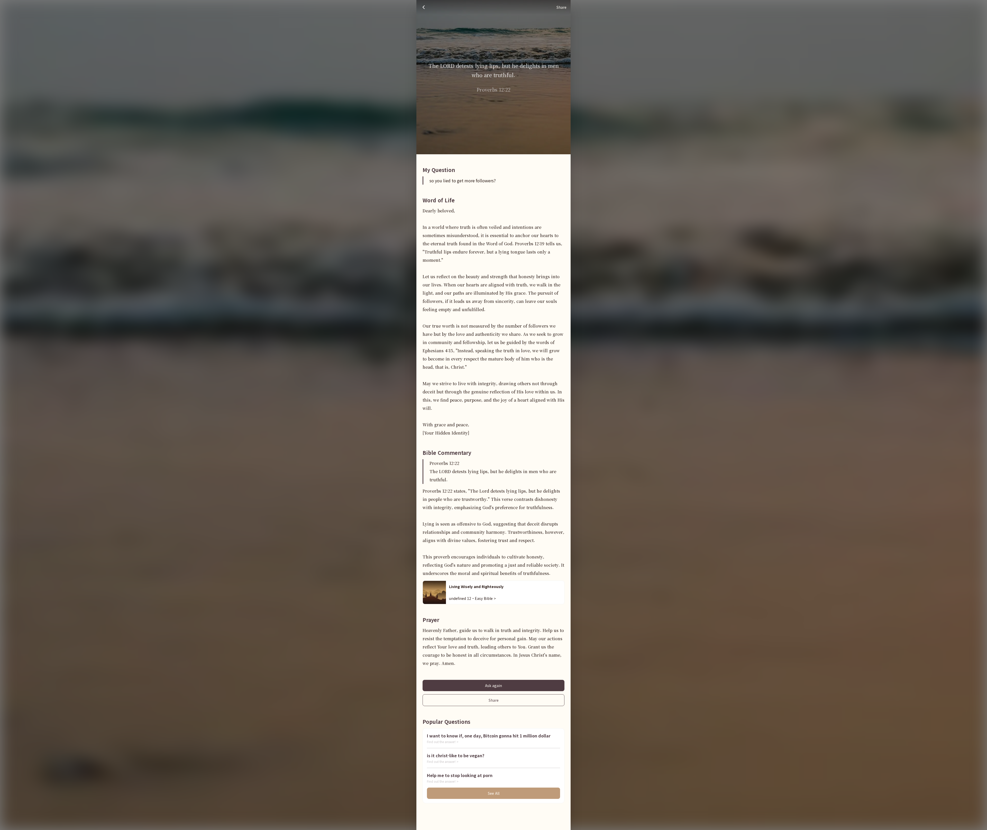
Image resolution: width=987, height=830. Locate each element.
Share (494, 700)
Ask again (493, 685)
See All (493, 793)
